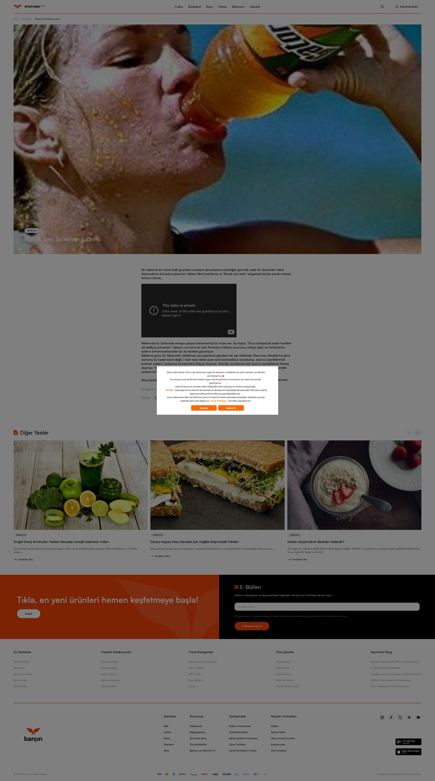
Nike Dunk (19, 667)
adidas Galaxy (109, 667)
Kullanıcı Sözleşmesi (240, 726)
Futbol (179, 6)
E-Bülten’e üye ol (252, 626)
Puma (167, 738)
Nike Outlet (195, 674)
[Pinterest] (409, 717)
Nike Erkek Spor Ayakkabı (203, 661)
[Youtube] (418, 717)
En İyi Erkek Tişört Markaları (385, 667)
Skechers (169, 744)
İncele (28, 613)
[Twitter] (400, 717)
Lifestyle (255, 6)
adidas (167, 732)
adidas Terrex (108, 674)
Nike (166, 726)
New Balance (196, 680)
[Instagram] (382, 717)
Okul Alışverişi (283, 661)
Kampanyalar (278, 744)
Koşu (209, 6)
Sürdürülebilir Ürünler (287, 686)
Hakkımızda (196, 726)
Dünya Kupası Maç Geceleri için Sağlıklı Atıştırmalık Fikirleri (194, 542)
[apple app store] (409, 752)
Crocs (192, 686)
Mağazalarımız (197, 732)
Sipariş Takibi (278, 732)
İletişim (274, 726)
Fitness (222, 6)
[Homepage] (18, 7)
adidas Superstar (110, 680)
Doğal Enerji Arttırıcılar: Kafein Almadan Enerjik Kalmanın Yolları (61, 542)
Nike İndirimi (282, 667)
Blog (16, 19)
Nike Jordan (20, 680)
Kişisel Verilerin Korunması (243, 738)
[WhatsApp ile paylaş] (156, 397)
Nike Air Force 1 (22, 661)
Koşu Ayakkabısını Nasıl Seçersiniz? (390, 686)
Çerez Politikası (237, 744)
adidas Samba (109, 686)
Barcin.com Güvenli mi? (202, 750)
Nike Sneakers (284, 674)
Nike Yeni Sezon (285, 680)
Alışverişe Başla (409, 6)
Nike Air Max (20, 686)
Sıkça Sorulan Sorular (283, 738)
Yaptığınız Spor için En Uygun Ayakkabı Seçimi (396, 674)
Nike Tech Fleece (23, 674)
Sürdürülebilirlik (198, 744)
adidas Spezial (109, 661)
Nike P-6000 (196, 667)
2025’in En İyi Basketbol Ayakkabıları (391, 680)
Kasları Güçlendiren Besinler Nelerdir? (315, 542)
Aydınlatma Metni (238, 732)
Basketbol (194, 6)
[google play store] (409, 742)
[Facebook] (391, 717)
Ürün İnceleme (278, 750)
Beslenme (238, 6)
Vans (166, 750)
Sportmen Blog (198, 738)
